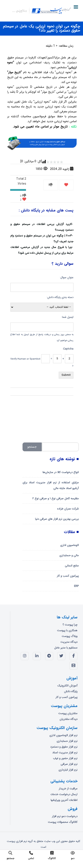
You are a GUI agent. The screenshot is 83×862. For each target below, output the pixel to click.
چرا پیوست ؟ (70, 624)
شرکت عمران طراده (68, 508)
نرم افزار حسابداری (67, 741)
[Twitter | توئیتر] (61, 656)
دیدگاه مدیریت (68, 642)
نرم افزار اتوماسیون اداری (63, 735)
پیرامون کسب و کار (68, 576)
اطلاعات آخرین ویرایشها (64, 800)
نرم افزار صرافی (69, 764)
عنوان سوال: (66, 277)
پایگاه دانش (70, 691)
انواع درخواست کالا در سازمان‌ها (61, 472)
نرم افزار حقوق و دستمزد (63, 747)
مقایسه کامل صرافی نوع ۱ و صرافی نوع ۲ (55, 498)
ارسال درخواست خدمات (63, 794)
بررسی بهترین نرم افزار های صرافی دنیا (57, 519)
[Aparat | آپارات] (73, 666)
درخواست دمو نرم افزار (64, 816)
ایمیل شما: (67, 317)
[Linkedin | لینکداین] (37, 656)
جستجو (32, 446)
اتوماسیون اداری (69, 545)
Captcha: (68, 349)
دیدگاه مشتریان (68, 719)
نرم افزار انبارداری (68, 770)
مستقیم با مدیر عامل (65, 647)
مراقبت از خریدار (68, 788)
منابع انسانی (72, 565)
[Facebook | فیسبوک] (73, 656)
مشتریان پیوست (67, 713)
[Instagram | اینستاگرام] (25, 656)
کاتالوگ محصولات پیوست (62, 822)
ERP (76, 586)
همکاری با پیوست (67, 630)
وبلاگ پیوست (69, 636)
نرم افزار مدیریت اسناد (64, 752)
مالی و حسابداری (69, 555)
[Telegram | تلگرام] (49, 656)
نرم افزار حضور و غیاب (65, 758)
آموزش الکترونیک (67, 685)
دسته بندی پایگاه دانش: (60, 297)
